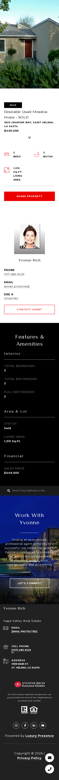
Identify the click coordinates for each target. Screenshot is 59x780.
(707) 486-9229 (21, 649)
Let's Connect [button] (29, 583)
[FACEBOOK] (25, 725)
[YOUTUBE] (42, 725)
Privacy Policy (29, 758)
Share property (30, 196)
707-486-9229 (14, 274)
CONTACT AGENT (29, 309)
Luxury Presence (39, 736)
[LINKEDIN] (34, 725)
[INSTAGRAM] (16, 725)
